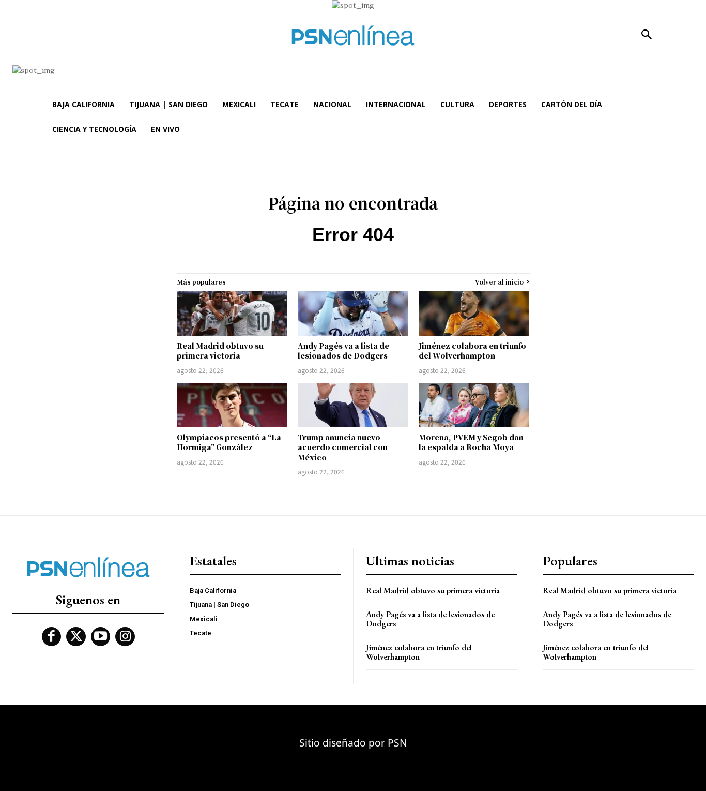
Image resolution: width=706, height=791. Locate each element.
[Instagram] (125, 637)
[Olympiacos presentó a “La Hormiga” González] (232, 405)
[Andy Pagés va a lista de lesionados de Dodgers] (353, 313)
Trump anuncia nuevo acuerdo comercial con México (343, 447)
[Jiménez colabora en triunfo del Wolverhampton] (474, 313)
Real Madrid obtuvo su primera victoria (220, 350)
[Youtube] (101, 637)
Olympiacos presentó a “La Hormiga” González (229, 442)
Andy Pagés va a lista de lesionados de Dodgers (343, 350)
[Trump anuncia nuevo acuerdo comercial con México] (353, 405)
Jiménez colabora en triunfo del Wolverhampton (472, 350)
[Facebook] (52, 637)
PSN (397, 743)
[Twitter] (76, 637)
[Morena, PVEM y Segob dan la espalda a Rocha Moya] (474, 405)
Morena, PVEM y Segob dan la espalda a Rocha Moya (471, 442)
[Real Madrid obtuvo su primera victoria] (232, 313)
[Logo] (353, 35)
